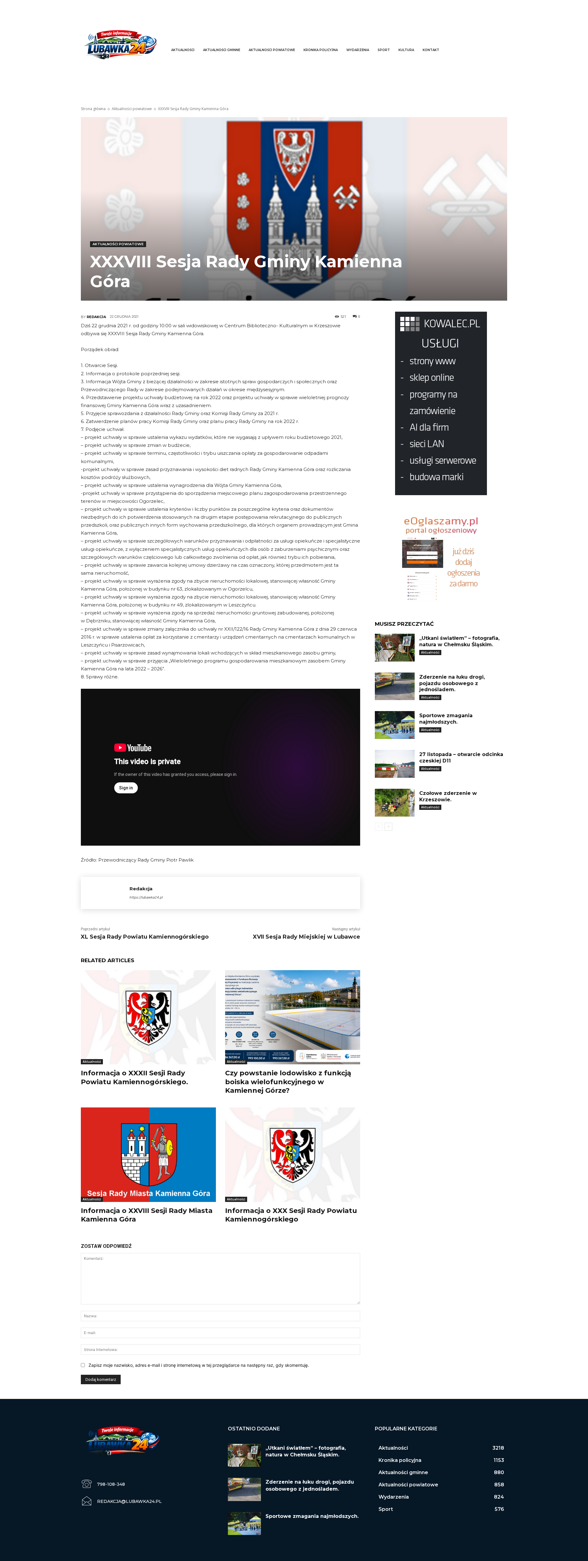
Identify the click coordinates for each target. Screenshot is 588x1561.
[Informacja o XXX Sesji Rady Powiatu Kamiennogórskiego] (292, 1154)
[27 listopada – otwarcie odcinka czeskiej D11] (395, 764)
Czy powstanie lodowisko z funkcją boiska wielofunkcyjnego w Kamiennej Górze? (288, 1082)
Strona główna (93, 108)
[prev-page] (379, 827)
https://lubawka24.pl (146, 897)
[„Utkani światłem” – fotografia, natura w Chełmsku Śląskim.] (395, 648)
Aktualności (92, 1061)
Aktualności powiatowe (132, 108)
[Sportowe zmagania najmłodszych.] (395, 725)
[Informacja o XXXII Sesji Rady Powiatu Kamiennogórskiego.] (148, 1017)
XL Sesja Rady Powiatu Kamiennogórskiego (145, 936)
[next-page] (388, 827)
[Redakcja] (105, 893)
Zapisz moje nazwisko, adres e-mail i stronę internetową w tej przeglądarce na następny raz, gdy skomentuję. (199, 1365)
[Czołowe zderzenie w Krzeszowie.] (395, 803)
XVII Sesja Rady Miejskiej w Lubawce (306, 936)
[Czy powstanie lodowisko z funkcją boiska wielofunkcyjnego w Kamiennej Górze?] (292, 1017)
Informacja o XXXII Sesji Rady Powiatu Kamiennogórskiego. (134, 1077)
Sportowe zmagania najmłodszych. (446, 719)
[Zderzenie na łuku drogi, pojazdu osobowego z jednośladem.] (395, 686)
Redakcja (96, 317)
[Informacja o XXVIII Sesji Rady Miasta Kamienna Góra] (148, 1154)
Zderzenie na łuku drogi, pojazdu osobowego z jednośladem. (452, 683)
